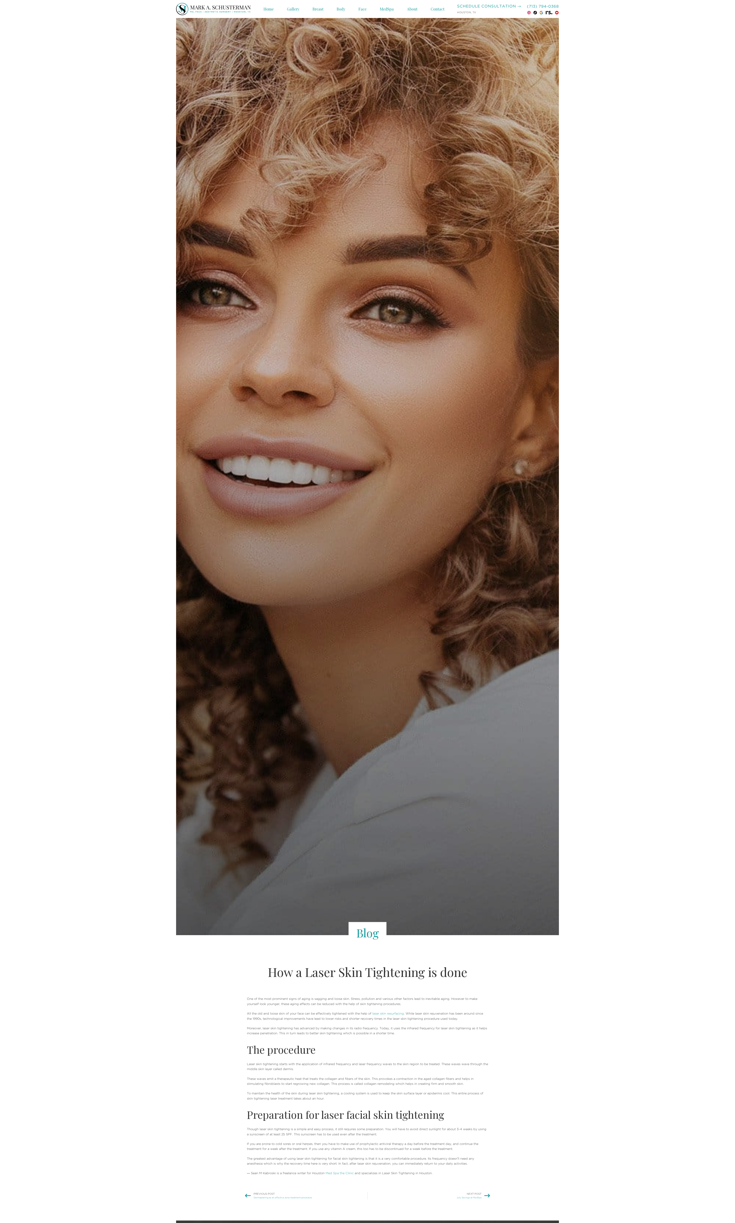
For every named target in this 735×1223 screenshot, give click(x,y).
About (412, 8)
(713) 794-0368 (543, 6)
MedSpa (387, 8)
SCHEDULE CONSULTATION (487, 6)
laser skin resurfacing (388, 1013)
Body (341, 8)
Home (269, 8)
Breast (318, 8)
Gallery (293, 8)
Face (363, 8)
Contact (437, 8)
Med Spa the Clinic (340, 1173)
